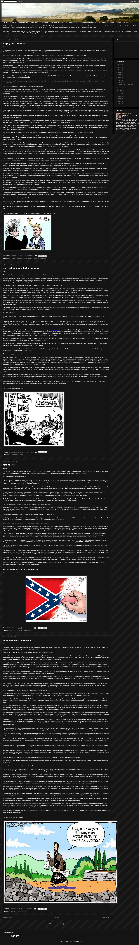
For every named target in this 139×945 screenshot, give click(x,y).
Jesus (15, 911)
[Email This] (39, 256)
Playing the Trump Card (14, 43)
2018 (119, 72)
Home (57, 918)
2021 (119, 70)
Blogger (82, 941)
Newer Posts (7, 918)
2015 (119, 80)
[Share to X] (43, 256)
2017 (119, 75)
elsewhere (20, 213)
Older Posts (105, 918)
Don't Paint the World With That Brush (21, 268)
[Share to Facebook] (44, 256)
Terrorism (20, 454)
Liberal (25, 630)
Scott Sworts (128, 113)
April (120, 93)
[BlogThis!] (41, 256)
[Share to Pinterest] (46, 256)
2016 (119, 77)
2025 (119, 64)
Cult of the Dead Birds (21, 7)
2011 (119, 104)
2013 (119, 99)
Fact (8, 911)
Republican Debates (33, 258)
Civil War (9, 630)
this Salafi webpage (103, 786)
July (120, 88)
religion (24, 911)
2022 (119, 67)
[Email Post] (35, 255)
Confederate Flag (17, 630)
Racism (9, 454)
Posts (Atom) (60, 924)
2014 (119, 96)
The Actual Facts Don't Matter (17, 640)
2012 (119, 101)
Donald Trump (11, 258)
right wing (14, 454)
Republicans (43, 258)
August (121, 82)
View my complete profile (123, 132)
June (121, 90)
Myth (19, 911)
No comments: (29, 255)
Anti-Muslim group (91, 338)
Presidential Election (21, 258)
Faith (12, 911)
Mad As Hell (9, 465)
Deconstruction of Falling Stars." (50, 664)
